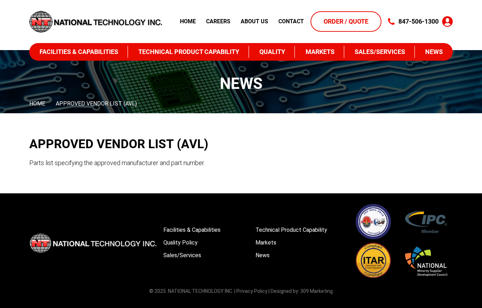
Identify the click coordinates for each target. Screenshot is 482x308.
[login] (447, 21)
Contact (291, 21)
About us (254, 21)
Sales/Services (380, 51)
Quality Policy (180, 242)
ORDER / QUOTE (346, 21)
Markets (320, 51)
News (434, 51)
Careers (218, 21)
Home (188, 21)
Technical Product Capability (188, 51)
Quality (272, 51)
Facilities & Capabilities (79, 51)
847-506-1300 (418, 21)
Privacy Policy (251, 291)
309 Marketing (316, 291)
